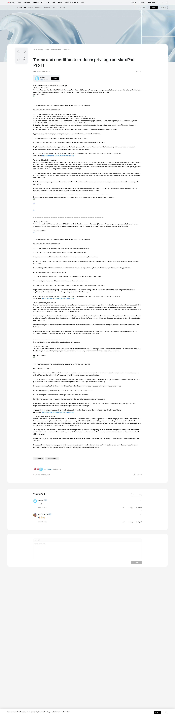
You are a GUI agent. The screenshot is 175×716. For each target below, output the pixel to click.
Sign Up (163, 7)
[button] (158, 2)
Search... (144, 7)
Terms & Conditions (56, 49)
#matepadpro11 (38, 458)
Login (153, 7)
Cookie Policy (66, 712)
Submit (136, 562)
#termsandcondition (52, 458)
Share (18, 61)
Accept (157, 712)
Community (22, 7)
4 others (49, 469)
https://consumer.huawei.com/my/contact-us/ (58, 156)
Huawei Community (38, 49)
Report (139, 475)
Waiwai (42, 77)
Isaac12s (40, 500)
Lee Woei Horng (43, 514)
